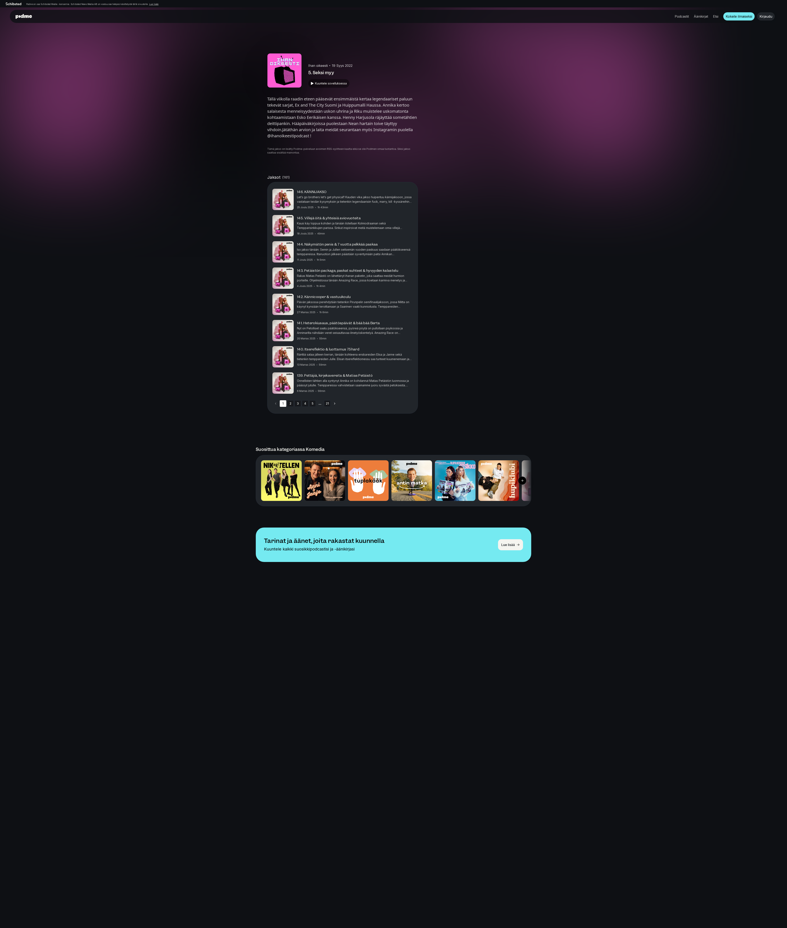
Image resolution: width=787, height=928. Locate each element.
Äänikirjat (701, 16)
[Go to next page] (334, 403)
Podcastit (682, 16)
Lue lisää (154, 4)
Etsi (715, 16)
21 (327, 403)
